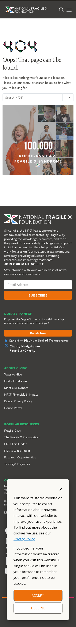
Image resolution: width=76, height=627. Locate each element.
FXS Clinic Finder (15, 443)
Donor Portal (13, 407)
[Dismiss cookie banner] (60, 489)
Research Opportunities (20, 457)
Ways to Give (13, 374)
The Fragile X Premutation (21, 437)
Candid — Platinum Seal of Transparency (39, 340)
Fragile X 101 (12, 430)
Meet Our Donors (16, 387)
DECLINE (38, 608)
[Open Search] (61, 10)
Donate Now (38, 333)
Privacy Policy (24, 539)
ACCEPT (38, 595)
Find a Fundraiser (15, 381)
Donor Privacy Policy (18, 401)
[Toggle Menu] (69, 10)
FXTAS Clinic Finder (17, 450)
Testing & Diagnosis (17, 464)
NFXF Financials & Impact (21, 394)
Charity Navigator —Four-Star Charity (25, 348)
